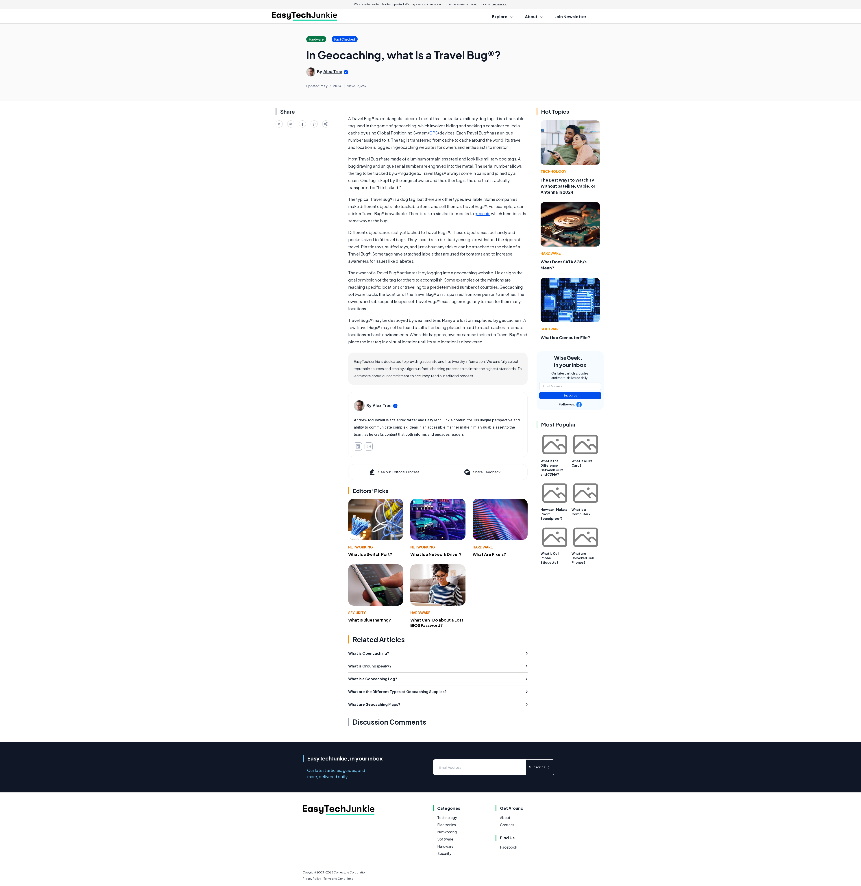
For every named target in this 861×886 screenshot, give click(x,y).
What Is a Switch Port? (370, 554)
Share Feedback (486, 472)
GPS (433, 132)
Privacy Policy (312, 878)
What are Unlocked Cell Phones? (583, 557)
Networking (360, 547)
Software (551, 329)
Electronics (446, 824)
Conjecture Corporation (350, 872)
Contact (507, 824)
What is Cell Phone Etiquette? (550, 557)
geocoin (482, 213)
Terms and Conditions (338, 878)
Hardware (483, 547)
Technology (553, 171)
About (505, 817)
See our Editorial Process (399, 472)
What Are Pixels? (489, 554)
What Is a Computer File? (565, 337)
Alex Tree (332, 71)
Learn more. (499, 4)
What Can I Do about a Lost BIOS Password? (436, 622)
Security (357, 612)
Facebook (508, 847)
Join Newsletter (570, 16)
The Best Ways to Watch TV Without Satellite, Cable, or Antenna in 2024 (568, 186)
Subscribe (570, 395)
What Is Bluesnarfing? (369, 619)
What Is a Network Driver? (435, 554)
